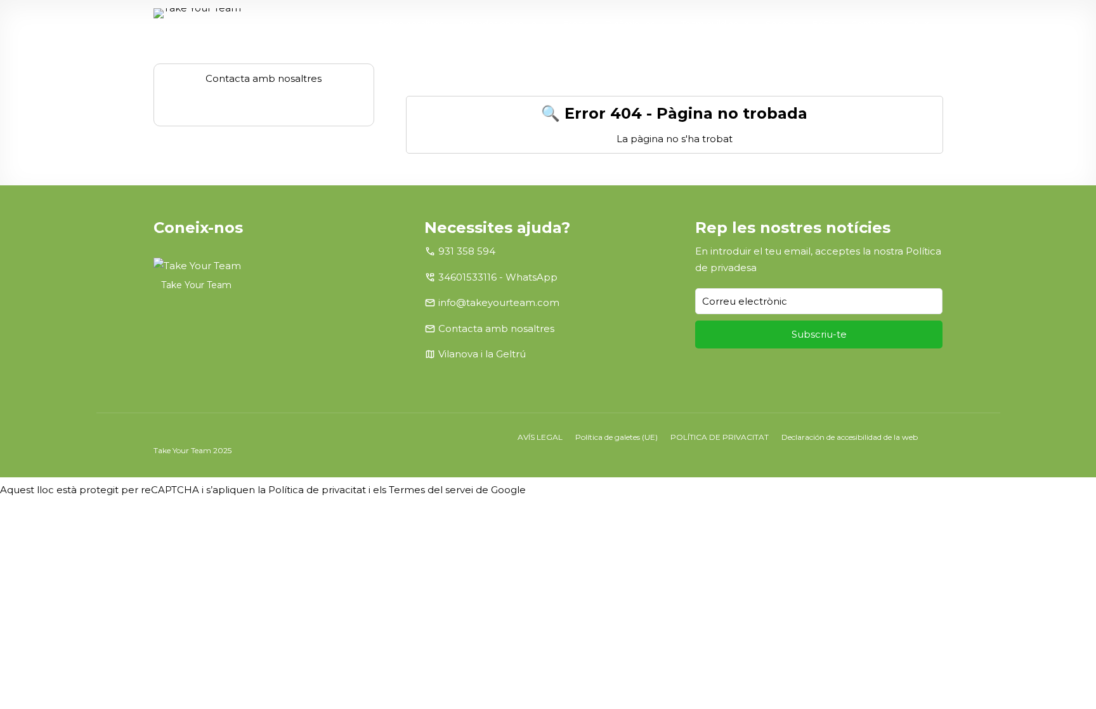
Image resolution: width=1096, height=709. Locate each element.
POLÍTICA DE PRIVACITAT (719, 437)
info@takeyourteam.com (498, 302)
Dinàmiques (630, 23)
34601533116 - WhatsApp (498, 277)
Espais (576, 23)
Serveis (781, 23)
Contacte (871, 23)
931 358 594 (466, 251)
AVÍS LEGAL (540, 437)
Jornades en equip (498, 23)
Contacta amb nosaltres (496, 328)
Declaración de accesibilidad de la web (849, 437)
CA (913, 23)
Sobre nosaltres (410, 23)
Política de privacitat (317, 490)
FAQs (823, 23)
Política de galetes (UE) (616, 437)
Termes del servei (431, 490)
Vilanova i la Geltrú (482, 354)
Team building (710, 23)
